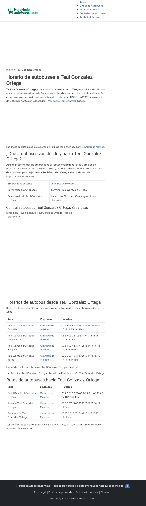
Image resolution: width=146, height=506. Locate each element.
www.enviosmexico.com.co (80, 498)
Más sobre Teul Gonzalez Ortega (66, 100)
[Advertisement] (56, 44)
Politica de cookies (87, 492)
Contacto (106, 492)
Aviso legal (40, 492)
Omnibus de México (92, 146)
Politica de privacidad (60, 492)
